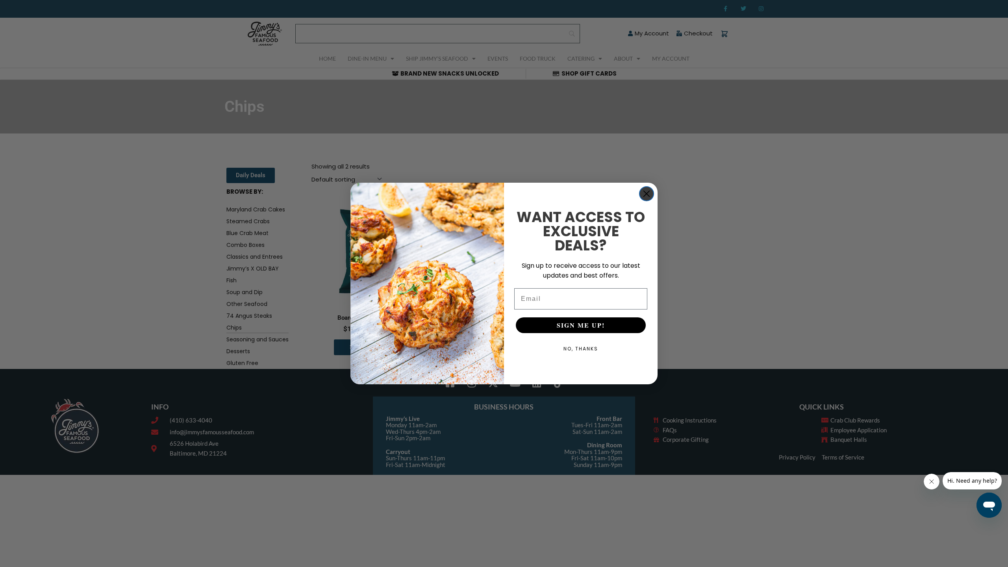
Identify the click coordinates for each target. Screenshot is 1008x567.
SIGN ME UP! (581, 325)
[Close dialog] (646, 194)
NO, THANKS (580, 348)
